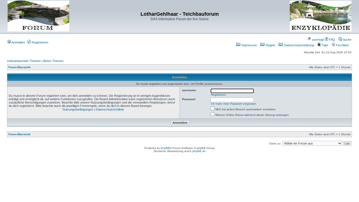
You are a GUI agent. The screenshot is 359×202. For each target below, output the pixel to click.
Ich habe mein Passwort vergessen (233, 103)
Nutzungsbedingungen (78, 109)
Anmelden (18, 42)
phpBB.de (199, 151)
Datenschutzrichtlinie (110, 109)
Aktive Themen (53, 61)
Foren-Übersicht (19, 67)
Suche (346, 39)
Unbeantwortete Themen (24, 61)
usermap (317, 39)
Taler (324, 45)
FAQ (331, 39)
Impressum (249, 45)
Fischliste (342, 45)
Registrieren (39, 42)
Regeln (270, 45)
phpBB (165, 148)
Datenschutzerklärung (298, 45)
